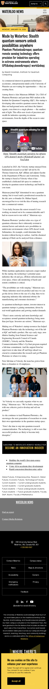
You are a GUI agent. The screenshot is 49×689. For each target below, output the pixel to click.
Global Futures (8, 477)
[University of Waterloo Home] (9, 3)
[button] (36, 3)
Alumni (10, 495)
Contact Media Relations (12, 519)
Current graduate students (29, 486)
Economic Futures (16, 480)
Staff (4, 495)
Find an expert (8, 512)
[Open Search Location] (46, 3)
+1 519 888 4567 (26, 547)
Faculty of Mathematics (23, 495)
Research (35, 477)
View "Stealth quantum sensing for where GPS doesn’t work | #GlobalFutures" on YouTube (24, 156)
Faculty (43, 492)
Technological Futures (34, 480)
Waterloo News (24, 502)
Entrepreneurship (22, 477)
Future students (8, 489)
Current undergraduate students (32, 483)
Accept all (16, 681)
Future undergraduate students (31, 489)
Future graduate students (28, 492)
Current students (9, 483)
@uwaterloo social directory (24, 605)
